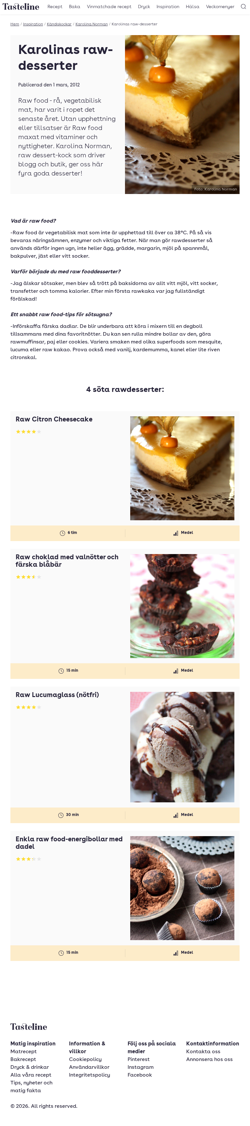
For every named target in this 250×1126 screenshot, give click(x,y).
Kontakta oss (203, 1052)
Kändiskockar (59, 24)
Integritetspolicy (89, 1075)
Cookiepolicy (85, 1059)
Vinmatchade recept (109, 7)
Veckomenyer (220, 7)
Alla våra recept (30, 1075)
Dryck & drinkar (29, 1067)
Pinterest (139, 1059)
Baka (74, 7)
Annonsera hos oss (209, 1059)
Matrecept (23, 1052)
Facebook (140, 1075)
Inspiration (168, 7)
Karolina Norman (92, 24)
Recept (55, 7)
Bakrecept (23, 1059)
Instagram (141, 1067)
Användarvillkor (89, 1067)
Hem (14, 24)
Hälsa (193, 7)
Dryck (144, 7)
